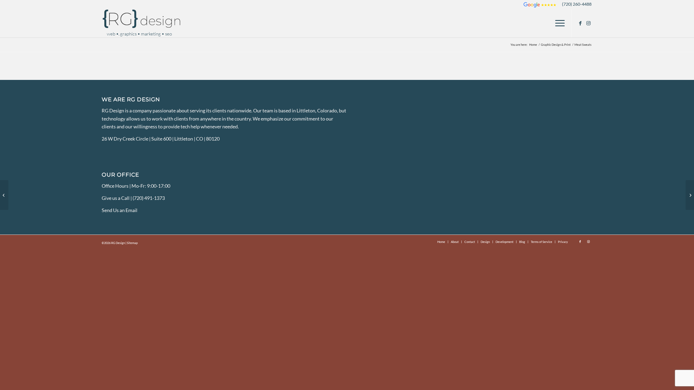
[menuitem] (558, 23)
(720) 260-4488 (577, 3)
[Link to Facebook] (580, 23)
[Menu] (558, 23)
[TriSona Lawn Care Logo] (690, 195)
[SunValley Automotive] (4, 195)
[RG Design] (142, 23)
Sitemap (132, 243)
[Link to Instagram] (588, 23)
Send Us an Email (119, 210)
